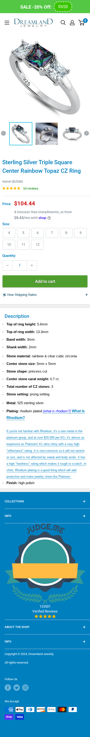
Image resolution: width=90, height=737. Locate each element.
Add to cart (45, 281)
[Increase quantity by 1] (32, 265)
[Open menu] (7, 22)
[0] (81, 22)
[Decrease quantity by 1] (7, 265)
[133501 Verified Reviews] (45, 616)
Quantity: (9, 256)
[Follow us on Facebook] (8, 687)
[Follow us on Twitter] (16, 687)
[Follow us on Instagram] (25, 687)
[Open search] (63, 22)
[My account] (72, 22)
